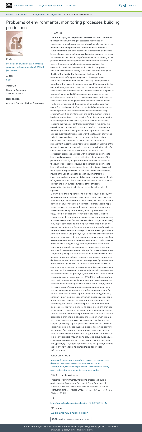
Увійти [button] (131, 5)
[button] (9, 5)
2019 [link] (9, 80)
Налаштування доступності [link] (62, 430)
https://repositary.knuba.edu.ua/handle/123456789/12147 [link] (78, 403)
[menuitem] (49, 5)
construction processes (76, 366)
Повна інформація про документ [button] (72, 419)
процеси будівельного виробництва (69, 360)
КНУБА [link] (114, 426)
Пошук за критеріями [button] (48, 5)
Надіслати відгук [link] (84, 430)
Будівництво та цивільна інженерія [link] (49, 14)
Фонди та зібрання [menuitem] (24, 5)
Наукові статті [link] (25, 14)
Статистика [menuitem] (70, 5)
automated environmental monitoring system (78, 370)
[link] (26, 67)
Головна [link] (10, 14)
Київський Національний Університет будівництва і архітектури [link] (58, 426)
